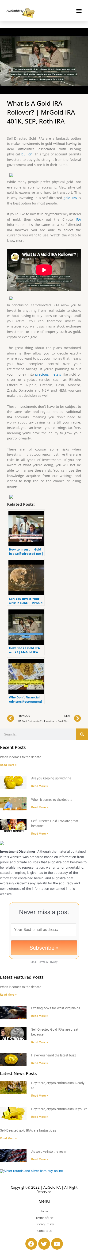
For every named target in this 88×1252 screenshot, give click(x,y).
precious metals (48, 374)
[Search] (82, 734)
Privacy (53, 961)
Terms (42, 961)
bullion (26, 154)
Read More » (8, 765)
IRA (78, 219)
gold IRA (70, 198)
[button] (79, 10)
